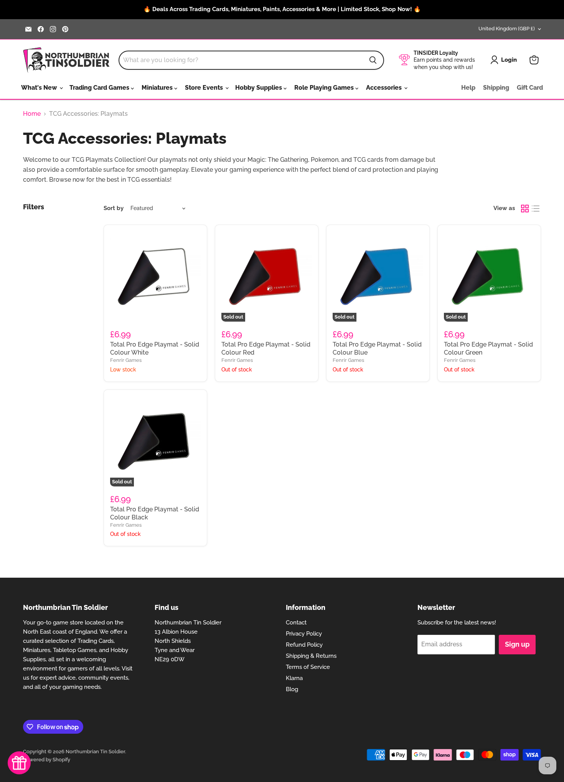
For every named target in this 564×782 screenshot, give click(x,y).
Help (468, 87)
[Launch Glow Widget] (19, 762)
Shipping (496, 87)
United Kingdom (506, 28)
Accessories (384, 87)
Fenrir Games (126, 360)
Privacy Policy (304, 633)
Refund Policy (304, 644)
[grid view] (524, 208)
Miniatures (158, 87)
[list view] (535, 208)
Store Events (204, 87)
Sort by (114, 208)
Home (32, 113)
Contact (296, 622)
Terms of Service (308, 667)
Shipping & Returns (311, 655)
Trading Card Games (100, 87)
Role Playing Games (324, 87)
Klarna (294, 678)
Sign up (517, 644)
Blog (292, 689)
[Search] (373, 60)
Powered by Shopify (46, 759)
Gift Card (530, 87)
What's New (40, 87)
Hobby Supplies (259, 87)
